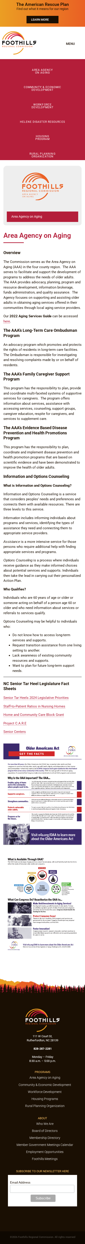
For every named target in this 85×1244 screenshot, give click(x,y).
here (6, 321)
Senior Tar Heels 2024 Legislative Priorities (36, 698)
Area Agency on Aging (26, 216)
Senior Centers (14, 732)
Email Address (20, 1182)
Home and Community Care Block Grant (33, 715)
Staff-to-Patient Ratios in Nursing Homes (34, 706)
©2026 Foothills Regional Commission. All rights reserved (42, 1237)
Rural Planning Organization (42, 155)
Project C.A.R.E (15, 723)
